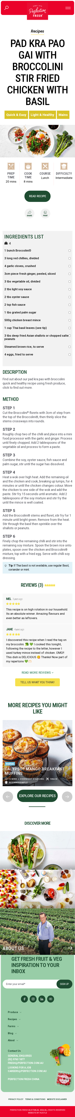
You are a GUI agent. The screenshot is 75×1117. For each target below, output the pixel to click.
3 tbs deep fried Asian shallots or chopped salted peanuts (37, 337)
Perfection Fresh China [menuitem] (23, 1079)
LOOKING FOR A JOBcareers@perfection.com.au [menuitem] (27, 1069)
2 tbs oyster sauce (16, 297)
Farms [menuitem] (11, 1026)
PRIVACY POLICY (15, 1099)
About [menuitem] (11, 1040)
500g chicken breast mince (22, 320)
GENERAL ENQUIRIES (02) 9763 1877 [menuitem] (20, 1057)
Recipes (37, 31)
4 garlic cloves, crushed (20, 266)
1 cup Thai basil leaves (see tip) (25, 328)
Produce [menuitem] (13, 1012)
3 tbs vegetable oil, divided (22, 281)
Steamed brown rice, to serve (24, 346)
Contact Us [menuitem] (14, 1050)
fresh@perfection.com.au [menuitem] (25, 1063)
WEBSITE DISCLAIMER (57, 1099)
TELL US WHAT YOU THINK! (37, 682)
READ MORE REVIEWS (37, 672)
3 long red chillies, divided (21, 258)
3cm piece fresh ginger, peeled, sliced (30, 273)
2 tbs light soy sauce (18, 289)
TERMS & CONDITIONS (35, 1099)
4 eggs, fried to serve (18, 354)
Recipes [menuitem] (12, 1019)
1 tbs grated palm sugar (20, 312)
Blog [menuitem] (10, 1033)
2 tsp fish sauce (14, 304)
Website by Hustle (37, 1113)
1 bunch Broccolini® (17, 250)
